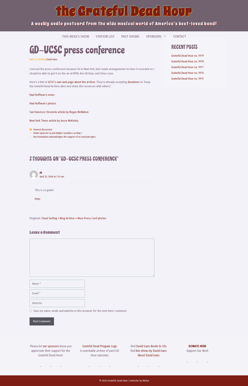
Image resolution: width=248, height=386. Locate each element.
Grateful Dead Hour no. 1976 (187, 73)
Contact (179, 36)
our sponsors (51, 346)
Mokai (146, 380)
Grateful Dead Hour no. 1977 (187, 67)
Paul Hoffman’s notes (42, 95)
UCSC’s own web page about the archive (71, 82)
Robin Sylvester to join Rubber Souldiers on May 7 (57, 133)
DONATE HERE (197, 346)
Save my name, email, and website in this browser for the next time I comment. (80, 311)
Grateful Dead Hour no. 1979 (187, 56)
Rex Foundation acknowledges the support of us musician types (64, 136)
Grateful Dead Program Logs (99, 346)
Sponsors (153, 36)
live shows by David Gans (151, 351)
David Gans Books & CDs (151, 346)
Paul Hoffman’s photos (43, 103)
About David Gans (148, 355)
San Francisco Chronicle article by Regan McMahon (59, 112)
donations (134, 82)
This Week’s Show (75, 36)
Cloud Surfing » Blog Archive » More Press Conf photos (73, 218)
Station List (105, 36)
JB (41, 172)
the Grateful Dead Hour (124, 11)
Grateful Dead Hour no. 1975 (187, 78)
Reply (37, 198)
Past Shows (130, 36)
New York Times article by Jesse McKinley (54, 120)
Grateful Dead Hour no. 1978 (187, 61)
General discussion (42, 129)
